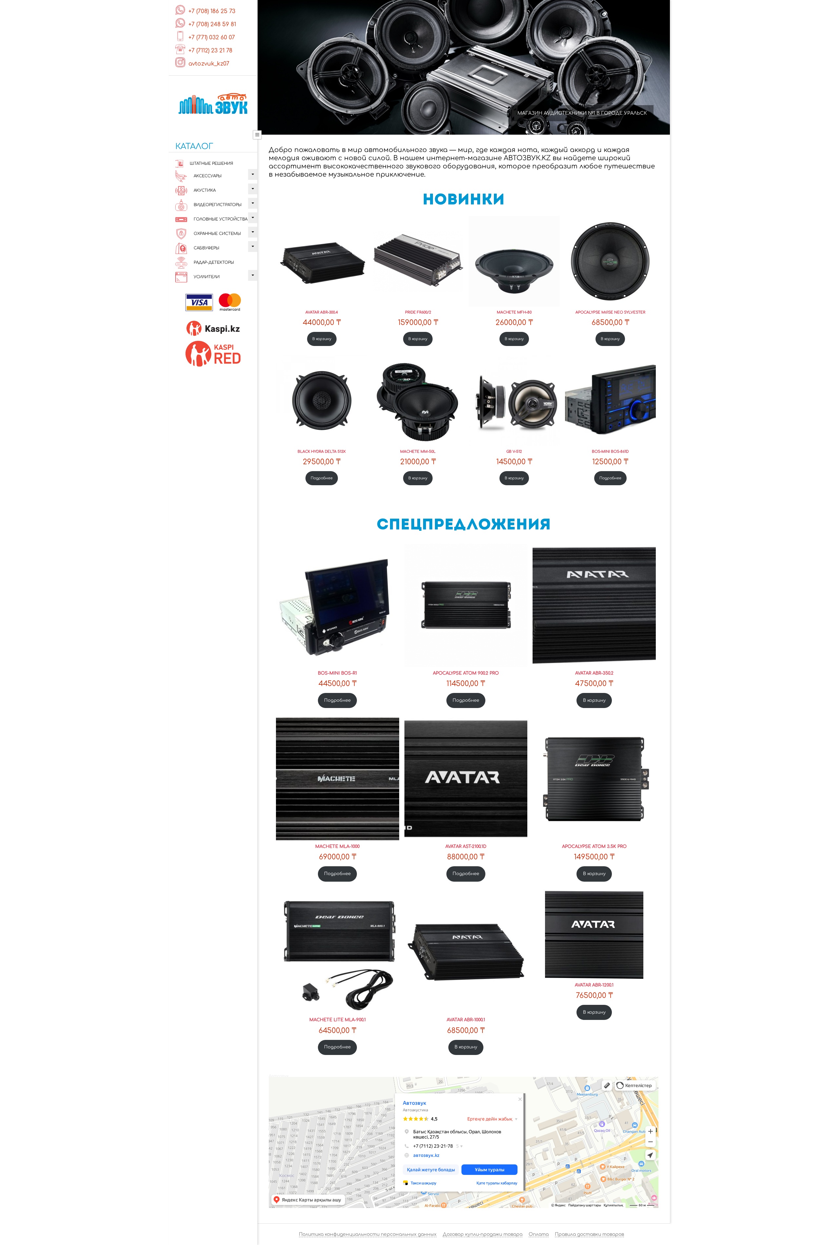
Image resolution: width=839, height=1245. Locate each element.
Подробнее (322, 478)
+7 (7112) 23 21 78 (210, 51)
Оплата (539, 1234)
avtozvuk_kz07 (208, 64)
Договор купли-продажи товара (482, 1234)
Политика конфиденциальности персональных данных (368, 1234)
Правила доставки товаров (589, 1234)
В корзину (321, 339)
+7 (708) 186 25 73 (211, 11)
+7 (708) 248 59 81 (212, 24)
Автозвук (279, 1076)
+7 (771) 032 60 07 (211, 37)
